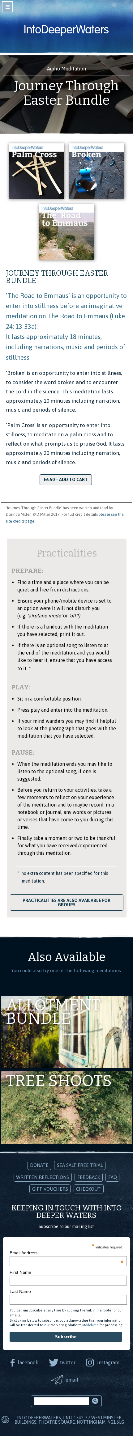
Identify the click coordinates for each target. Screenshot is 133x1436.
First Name (20, 1272)
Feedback (88, 1177)
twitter (67, 1362)
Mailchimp (90, 1325)
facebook (28, 1362)
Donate (39, 1165)
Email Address (67, 1252)
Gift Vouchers (50, 1189)
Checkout (88, 1189)
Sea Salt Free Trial (80, 1165)
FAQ (112, 1177)
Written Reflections (42, 1177)
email (72, 1380)
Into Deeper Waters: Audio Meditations (66, 30)
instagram (108, 1362)
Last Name (20, 1291)
